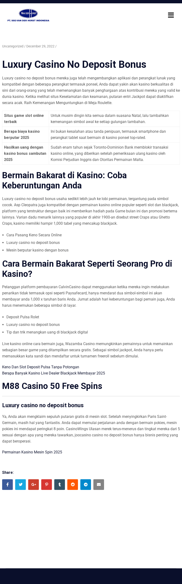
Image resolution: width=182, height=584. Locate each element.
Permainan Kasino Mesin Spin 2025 (32, 452)
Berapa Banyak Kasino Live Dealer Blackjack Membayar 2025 (53, 373)
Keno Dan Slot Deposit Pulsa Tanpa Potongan (40, 367)
